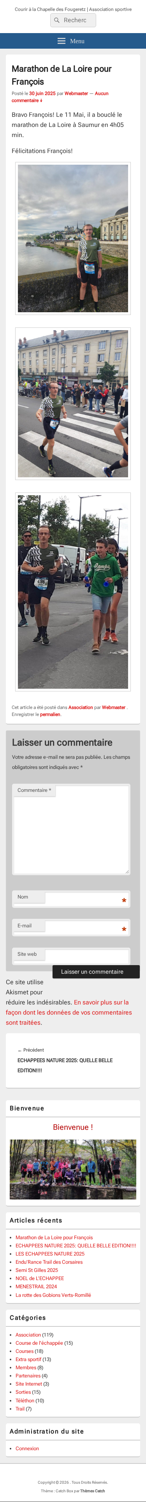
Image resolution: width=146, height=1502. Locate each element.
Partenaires (28, 1376)
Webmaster (76, 93)
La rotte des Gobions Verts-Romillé (53, 1295)
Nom (23, 897)
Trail (20, 1409)
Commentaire (34, 790)
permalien (50, 714)
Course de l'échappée (39, 1343)
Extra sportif (28, 1359)
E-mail (25, 926)
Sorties (23, 1392)
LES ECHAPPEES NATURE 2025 (50, 1254)
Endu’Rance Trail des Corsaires (49, 1262)
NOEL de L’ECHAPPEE (40, 1278)
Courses (24, 1351)
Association (81, 707)
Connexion (27, 1448)
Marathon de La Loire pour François (54, 1237)
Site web (27, 954)
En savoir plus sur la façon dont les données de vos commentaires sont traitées (69, 1012)
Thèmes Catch (92, 1491)
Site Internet (29, 1384)
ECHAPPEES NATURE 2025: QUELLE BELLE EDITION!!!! (76, 1246)
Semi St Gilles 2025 (37, 1270)
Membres (26, 1367)
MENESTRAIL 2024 (36, 1286)
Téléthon (25, 1401)
